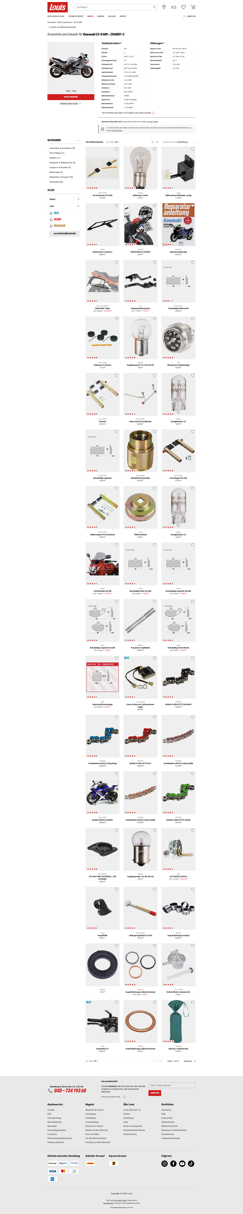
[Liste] (157, 142)
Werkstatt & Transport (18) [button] (61, 177)
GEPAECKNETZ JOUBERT (140, 252)
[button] (154, 7)
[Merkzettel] (183, 7)
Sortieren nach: (169, 142)
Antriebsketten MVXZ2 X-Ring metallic (178, 763)
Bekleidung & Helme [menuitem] (55, 16)
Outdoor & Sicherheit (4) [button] (60, 167)
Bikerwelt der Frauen (94, 1110)
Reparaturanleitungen (178, 252)
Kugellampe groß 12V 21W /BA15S (140, 365)
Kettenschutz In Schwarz (102, 252)
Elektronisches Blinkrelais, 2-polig (178, 195)
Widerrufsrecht (167, 1122)
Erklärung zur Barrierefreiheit (174, 1130)
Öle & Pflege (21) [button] (56, 153)
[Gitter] (153, 141)
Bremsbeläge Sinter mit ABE (140, 591)
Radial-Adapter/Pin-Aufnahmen (102, 535)
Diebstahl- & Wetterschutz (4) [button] (62, 162)
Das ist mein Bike (71, 97)
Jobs (125, 1122)
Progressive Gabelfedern (140, 648)
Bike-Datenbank (54, 1122)
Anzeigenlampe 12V (178, 421)
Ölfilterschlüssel (140, 535)
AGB (163, 1114)
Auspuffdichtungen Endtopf (178, 935)
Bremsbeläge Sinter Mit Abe (178, 648)
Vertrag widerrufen (55, 1142)
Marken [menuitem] (100, 16)
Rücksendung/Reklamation (59, 1138)
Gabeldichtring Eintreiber (140, 478)
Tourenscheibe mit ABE (103, 591)
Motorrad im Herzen (94, 1126)
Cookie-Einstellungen (170, 1138)
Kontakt (50, 1110)
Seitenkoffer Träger (102, 308)
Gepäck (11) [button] (54, 158)
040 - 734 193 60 (70, 1091)
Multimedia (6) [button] (56, 172)
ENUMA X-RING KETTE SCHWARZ (178, 704)
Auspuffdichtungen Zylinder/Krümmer (140, 992)
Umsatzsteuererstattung (134, 1130)
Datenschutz (167, 1118)
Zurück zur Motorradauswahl (62, 27)
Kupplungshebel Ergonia (140, 308)
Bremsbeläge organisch (102, 478)
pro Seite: (110, 142)
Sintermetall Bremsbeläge (103, 704)
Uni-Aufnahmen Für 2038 (102, 195)
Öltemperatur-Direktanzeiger (178, 365)
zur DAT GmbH (152, 122)
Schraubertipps (92, 1122)
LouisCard (52, 1134)
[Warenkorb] (193, 7)
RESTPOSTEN (60, 225)
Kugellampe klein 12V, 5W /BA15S (140, 877)
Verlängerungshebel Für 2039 (140, 935)
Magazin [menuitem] (112, 16)
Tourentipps (90, 1114)
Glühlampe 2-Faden (140, 195)
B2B (49, 1114)
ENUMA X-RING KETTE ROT (140, 763)
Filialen (126, 1114)
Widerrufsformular (169, 1126)
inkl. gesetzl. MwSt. (120, 1200)
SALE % (58, 219)
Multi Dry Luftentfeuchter (178, 1049)
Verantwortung (130, 1134)
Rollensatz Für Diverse (102, 365)
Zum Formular (117, 130)
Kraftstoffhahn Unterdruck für (178, 992)
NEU (56, 213)
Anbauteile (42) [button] (56, 182)
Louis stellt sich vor (132, 1110)
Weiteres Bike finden (69, 103)
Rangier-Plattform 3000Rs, (102, 820)
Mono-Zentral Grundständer (140, 421)
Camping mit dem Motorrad (97, 1142)
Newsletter (52, 1126)
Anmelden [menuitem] (191, 16)
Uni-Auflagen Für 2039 (178, 478)
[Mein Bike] (173, 7)
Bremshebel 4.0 (102, 1049)
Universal (102, 421)
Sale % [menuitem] (90, 16)
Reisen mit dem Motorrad (96, 1130)
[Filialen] (164, 7)
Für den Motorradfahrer (95, 1138)
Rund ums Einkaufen (132, 1126)
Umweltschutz (167, 1134)
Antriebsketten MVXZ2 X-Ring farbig (102, 763)
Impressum (166, 1110)
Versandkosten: (108, 1203)
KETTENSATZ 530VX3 (178, 877)
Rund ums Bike (92, 1134)
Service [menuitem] (123, 16)
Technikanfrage (54, 1118)
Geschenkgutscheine (56, 1130)
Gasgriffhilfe (102, 935)
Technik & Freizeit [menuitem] (75, 16)
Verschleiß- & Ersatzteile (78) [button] (62, 148)
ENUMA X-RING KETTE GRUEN (178, 820)
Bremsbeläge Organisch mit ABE (178, 591)
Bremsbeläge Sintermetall (178, 308)
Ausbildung (128, 1118)
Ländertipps (90, 1118)
